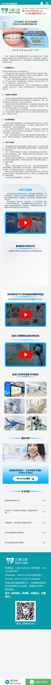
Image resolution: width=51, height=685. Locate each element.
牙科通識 (35, 50)
